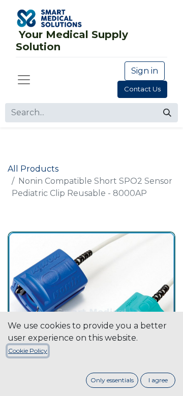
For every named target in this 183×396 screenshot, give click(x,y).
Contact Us (142, 89)
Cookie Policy (27, 350)
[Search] (167, 112)
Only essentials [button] (112, 380)
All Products (33, 169)
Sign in (144, 71)
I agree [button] (158, 380)
